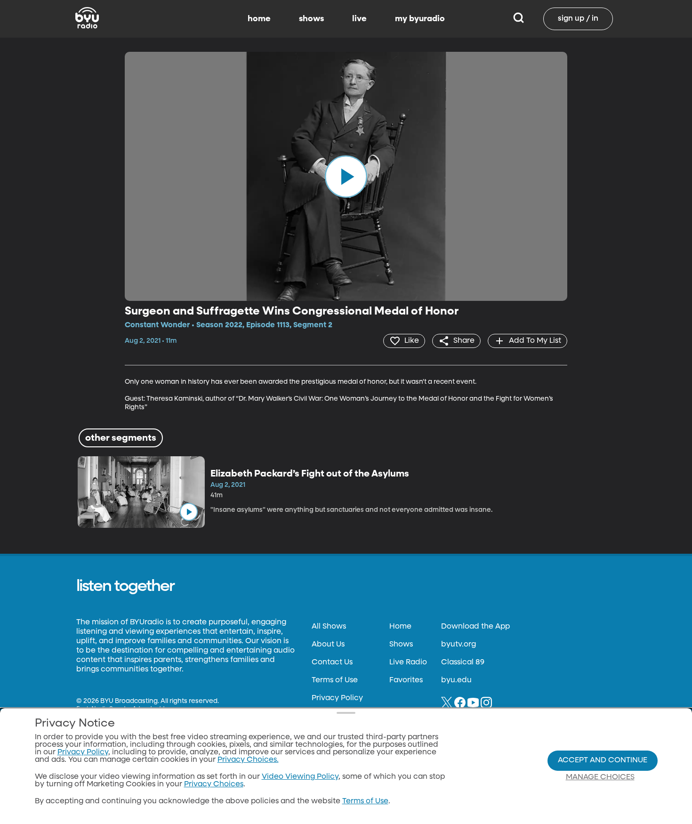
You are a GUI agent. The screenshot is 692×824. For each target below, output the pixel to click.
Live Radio (408, 662)
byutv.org (458, 644)
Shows (401, 644)
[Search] (518, 19)
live (359, 19)
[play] (346, 176)
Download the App (475, 626)
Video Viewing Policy (300, 777)
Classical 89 (462, 662)
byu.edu (456, 680)
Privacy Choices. (248, 760)
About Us (328, 644)
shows (311, 19)
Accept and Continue (602, 760)
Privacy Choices (213, 784)
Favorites (406, 680)
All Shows (329, 626)
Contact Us (332, 662)
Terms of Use (335, 680)
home (259, 19)
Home (400, 626)
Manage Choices (600, 777)
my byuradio (420, 19)
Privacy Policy (337, 698)
